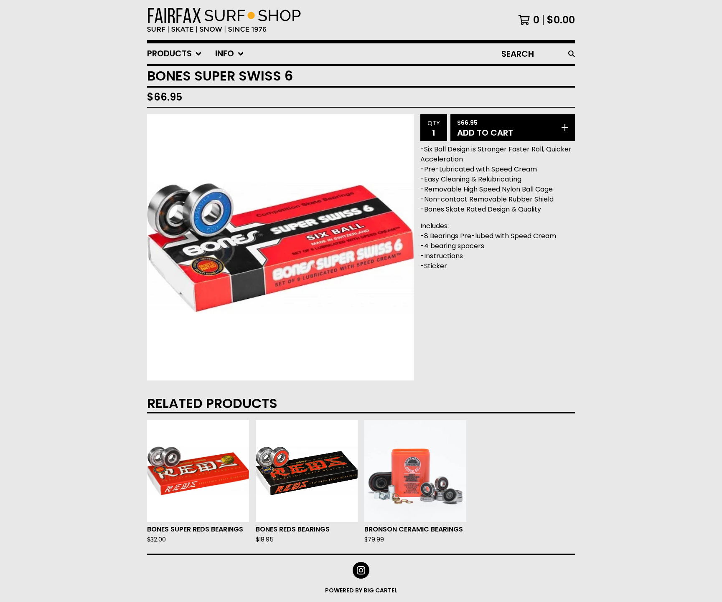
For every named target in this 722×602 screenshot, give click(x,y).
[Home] (224, 20)
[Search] (571, 53)
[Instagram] (361, 570)
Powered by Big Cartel (361, 590)
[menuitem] (174, 53)
